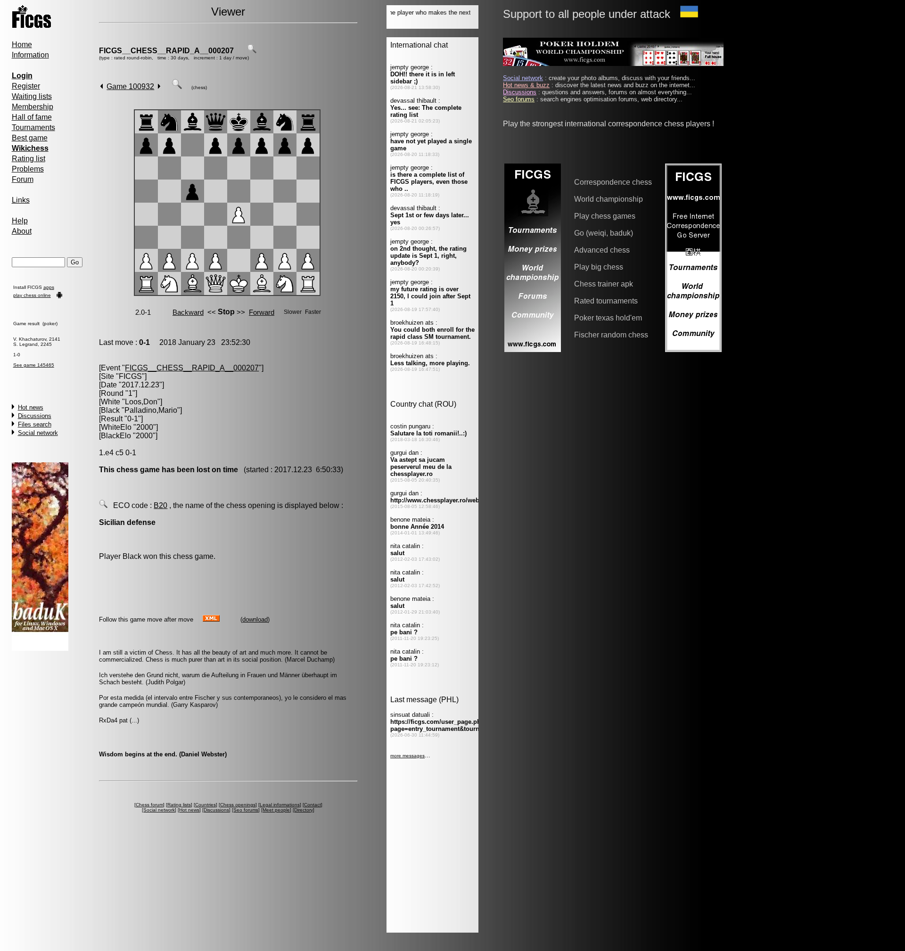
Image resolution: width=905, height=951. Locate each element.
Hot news (30, 407)
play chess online (32, 295)
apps (48, 287)
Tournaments (33, 127)
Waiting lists (32, 96)
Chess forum (149, 804)
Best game (30, 138)
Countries (205, 804)
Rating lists (179, 804)
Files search (34, 424)
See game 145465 (33, 365)
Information (30, 55)
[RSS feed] (211, 619)
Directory (303, 809)
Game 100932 (130, 86)
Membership (32, 107)
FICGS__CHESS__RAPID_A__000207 (166, 51)
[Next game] (159, 86)
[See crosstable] (251, 51)
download (255, 619)
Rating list (28, 159)
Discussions (34, 415)
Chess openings (237, 804)
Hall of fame (32, 117)
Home (22, 45)
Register (26, 86)
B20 (160, 505)
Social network (38, 432)
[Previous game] (101, 86)
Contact (312, 804)
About (22, 231)
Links (21, 200)
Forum (22, 179)
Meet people (276, 809)
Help (20, 221)
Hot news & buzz (526, 85)
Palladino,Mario (150, 410)
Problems (28, 169)
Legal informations (280, 804)
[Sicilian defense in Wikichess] (103, 505)
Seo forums (245, 809)
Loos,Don (141, 402)
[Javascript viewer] (177, 86)
